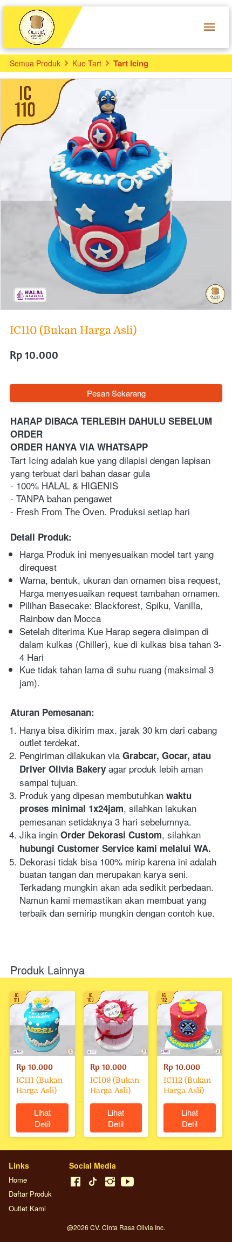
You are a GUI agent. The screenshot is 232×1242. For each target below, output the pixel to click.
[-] (75, 1182)
